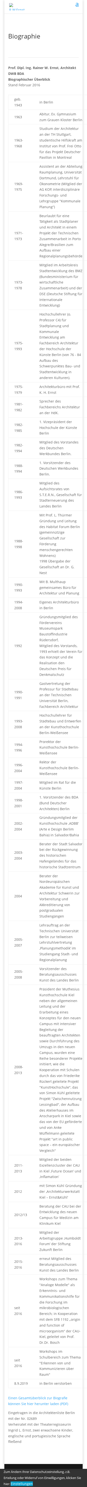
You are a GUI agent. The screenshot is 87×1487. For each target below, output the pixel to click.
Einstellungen (22, 1483)
